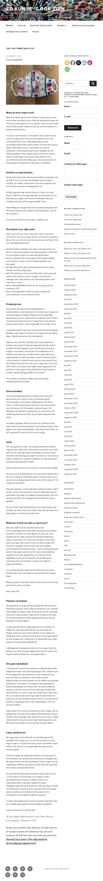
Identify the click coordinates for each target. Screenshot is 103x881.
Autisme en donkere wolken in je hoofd (80, 229)
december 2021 (70, 347)
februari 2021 (69, 389)
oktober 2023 (70, 290)
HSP (66, 545)
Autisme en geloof (72, 512)
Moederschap (70, 555)
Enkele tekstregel (73, 185)
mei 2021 (68, 375)
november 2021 (70, 351)
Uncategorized (70, 583)
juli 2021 (67, 365)
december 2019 (70, 455)
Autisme (67, 494)
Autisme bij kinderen (72, 498)
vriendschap (69, 588)
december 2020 (71, 398)
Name (67, 143)
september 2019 (71, 469)
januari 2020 (69, 450)
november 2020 (71, 403)
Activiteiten (69, 489)
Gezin (66, 541)
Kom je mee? (69, 234)
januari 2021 (69, 394)
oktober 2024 (70, 285)
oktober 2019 (69, 465)
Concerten (68, 522)
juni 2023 (68, 299)
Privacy (35, 32)
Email (67, 153)
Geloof (67, 536)
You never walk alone (73, 220)
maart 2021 (69, 384)
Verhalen (61, 25)
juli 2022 (67, 313)
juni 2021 (67, 370)
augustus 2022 (70, 309)
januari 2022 (69, 342)
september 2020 (71, 413)
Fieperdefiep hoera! (72, 224)
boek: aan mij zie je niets (74, 517)
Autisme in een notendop (83, 25)
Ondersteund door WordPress (56, 869)
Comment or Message (76, 164)
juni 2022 (68, 318)
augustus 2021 (70, 361)
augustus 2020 (70, 417)
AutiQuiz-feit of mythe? (17, 32)
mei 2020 (68, 431)
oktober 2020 (70, 408)
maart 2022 (69, 332)
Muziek (67, 560)
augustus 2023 (70, 295)
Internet (67, 550)
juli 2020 (67, 422)
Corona (67, 527)
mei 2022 (68, 323)
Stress (67, 579)
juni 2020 (68, 427)
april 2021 (68, 380)
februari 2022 (69, 337)
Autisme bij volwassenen (74, 503)
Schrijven (68, 574)
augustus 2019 (70, 474)
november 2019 (70, 460)
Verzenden (71, 197)
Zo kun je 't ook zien (35, 9)
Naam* (67, 106)
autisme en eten (71, 508)
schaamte (68, 569)
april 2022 (68, 328)
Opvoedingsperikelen (73, 564)
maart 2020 (69, 441)
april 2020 (68, 436)
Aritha (66, 253)
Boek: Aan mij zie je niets (41, 25)
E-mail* (67, 116)
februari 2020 (69, 446)
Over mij (21, 25)
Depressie (68, 531)
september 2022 (71, 304)
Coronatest (14, 60)
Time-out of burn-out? (73, 215)
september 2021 (71, 356)
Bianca (67, 249)
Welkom (9, 25)
